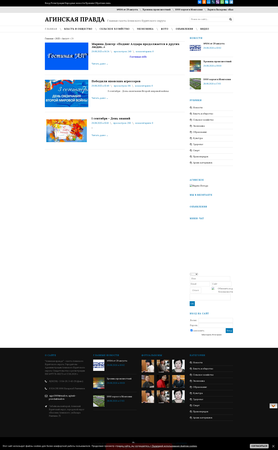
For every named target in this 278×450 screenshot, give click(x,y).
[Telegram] (231, 2)
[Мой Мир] (209, 2)
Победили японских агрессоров (116, 81)
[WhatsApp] (222, 2)
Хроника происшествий (150, 9)
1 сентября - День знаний (111, 118)
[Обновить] (232, 274)
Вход (47, 3)
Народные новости (75, 3)
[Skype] (227, 2)
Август (65, 38)
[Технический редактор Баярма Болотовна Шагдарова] (147, 366)
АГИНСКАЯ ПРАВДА (75, 19)
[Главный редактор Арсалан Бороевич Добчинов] (178, 381)
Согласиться (259, 446)
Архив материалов (202, 162)
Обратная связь (103, 3)
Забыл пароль (206, 335)
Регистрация (57, 3)
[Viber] (218, 2)
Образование (200, 132)
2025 (57, 38)
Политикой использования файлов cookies (174, 446)
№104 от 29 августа (120, 9)
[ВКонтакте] (200, 2)
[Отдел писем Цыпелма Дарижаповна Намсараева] (178, 366)
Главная (49, 38)
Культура (198, 138)
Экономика (199, 126)
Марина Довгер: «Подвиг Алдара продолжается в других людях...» (135, 45)
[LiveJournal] (213, 2)
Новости (197, 107)
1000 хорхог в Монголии (182, 9)
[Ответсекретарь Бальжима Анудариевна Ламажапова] (163, 381)
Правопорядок (200, 156)
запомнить (198, 330)
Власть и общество (203, 113)
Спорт (196, 150)
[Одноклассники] (204, 2)
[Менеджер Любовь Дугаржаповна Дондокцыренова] (163, 366)
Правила (89, 3)
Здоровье (198, 144)
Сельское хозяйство (203, 119)
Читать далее (100, 63)
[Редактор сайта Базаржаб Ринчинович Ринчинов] (147, 381)
